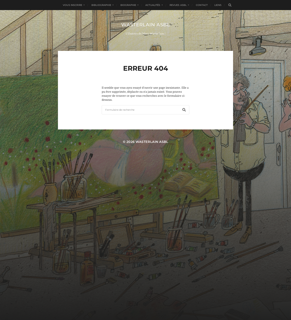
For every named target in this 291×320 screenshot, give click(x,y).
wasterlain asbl (145, 25)
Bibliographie (101, 5)
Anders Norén (153, 149)
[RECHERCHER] (230, 5)
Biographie (128, 5)
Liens (217, 5)
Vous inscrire (72, 5)
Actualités (152, 5)
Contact (202, 5)
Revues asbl (178, 5)
